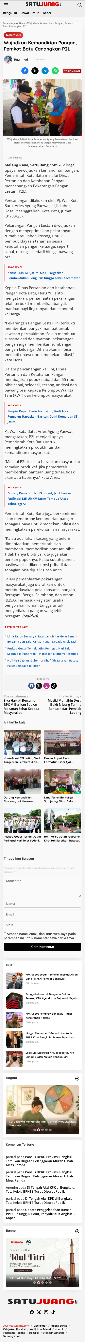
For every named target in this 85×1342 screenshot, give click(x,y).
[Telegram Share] (45, 70)
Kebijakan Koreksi (14, 1329)
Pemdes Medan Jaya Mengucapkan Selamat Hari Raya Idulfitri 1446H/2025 (41, 1276)
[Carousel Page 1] (34, 1130)
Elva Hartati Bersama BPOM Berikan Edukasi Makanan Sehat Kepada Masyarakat (21, 704)
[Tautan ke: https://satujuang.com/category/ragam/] (77, 1078)
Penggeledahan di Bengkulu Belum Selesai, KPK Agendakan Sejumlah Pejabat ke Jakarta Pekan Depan (52, 996)
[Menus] (6, 4)
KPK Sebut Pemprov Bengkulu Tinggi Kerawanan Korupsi (49, 1015)
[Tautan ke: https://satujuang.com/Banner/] (77, 1231)
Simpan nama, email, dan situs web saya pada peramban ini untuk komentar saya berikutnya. (40, 936)
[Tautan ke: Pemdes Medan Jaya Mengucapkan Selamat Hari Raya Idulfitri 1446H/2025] (42, 1262)
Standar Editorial (53, 1332)
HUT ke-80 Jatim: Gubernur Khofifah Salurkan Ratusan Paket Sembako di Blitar (62, 838)
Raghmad (21, 59)
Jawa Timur (19, 23)
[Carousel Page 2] (38, 1130)
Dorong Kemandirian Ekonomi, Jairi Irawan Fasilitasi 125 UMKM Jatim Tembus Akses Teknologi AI (39, 498)
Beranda (7, 23)
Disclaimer (40, 1325)
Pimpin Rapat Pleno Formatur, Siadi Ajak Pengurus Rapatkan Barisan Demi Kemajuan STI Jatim (43, 416)
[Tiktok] (54, 686)
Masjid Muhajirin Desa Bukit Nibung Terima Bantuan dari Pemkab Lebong (64, 704)
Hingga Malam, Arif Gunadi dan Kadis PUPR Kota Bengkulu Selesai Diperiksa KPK (50, 1035)
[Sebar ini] (24, 70)
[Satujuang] (43, 4)
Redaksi (34, 1332)
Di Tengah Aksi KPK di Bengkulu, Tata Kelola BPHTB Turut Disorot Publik (40, 1189)
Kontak (59, 1329)
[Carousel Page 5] (50, 1130)
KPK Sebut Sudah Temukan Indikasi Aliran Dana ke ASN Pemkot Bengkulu (52, 976)
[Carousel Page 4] (46, 1130)
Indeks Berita (59, 1325)
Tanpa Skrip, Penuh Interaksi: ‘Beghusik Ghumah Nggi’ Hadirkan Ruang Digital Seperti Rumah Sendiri (41, 1123)
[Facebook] (31, 686)
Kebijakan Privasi (40, 1329)
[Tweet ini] (35, 70)
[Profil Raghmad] (8, 59)
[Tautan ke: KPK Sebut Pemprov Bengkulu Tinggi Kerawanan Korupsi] (14, 1019)
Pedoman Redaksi (14, 1332)
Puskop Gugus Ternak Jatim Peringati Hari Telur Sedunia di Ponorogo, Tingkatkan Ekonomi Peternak (22, 838)
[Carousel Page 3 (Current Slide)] (42, 1129)
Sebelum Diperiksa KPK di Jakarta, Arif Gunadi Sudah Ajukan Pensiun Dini (50, 1054)
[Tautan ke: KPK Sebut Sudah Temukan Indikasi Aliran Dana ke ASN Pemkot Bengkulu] (14, 980)
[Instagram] (46, 686)
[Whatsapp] (55, 70)
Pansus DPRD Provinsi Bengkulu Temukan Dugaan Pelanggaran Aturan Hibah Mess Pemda (40, 1161)
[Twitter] (39, 686)
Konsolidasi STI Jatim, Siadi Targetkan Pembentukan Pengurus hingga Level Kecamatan (22, 760)
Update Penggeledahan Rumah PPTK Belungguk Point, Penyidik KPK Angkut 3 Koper (40, 1214)
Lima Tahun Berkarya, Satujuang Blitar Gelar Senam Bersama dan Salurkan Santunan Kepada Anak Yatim (62, 799)
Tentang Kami (11, 1336)
